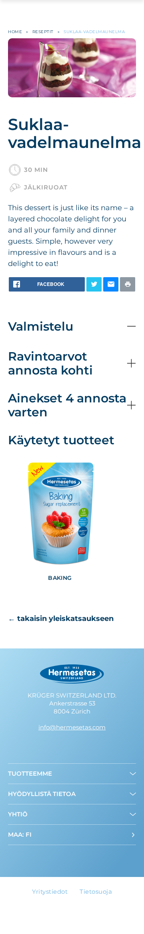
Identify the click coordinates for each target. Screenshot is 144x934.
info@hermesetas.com (72, 727)
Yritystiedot (50, 891)
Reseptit (43, 32)
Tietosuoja (96, 891)
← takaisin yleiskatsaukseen (61, 618)
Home (15, 32)
